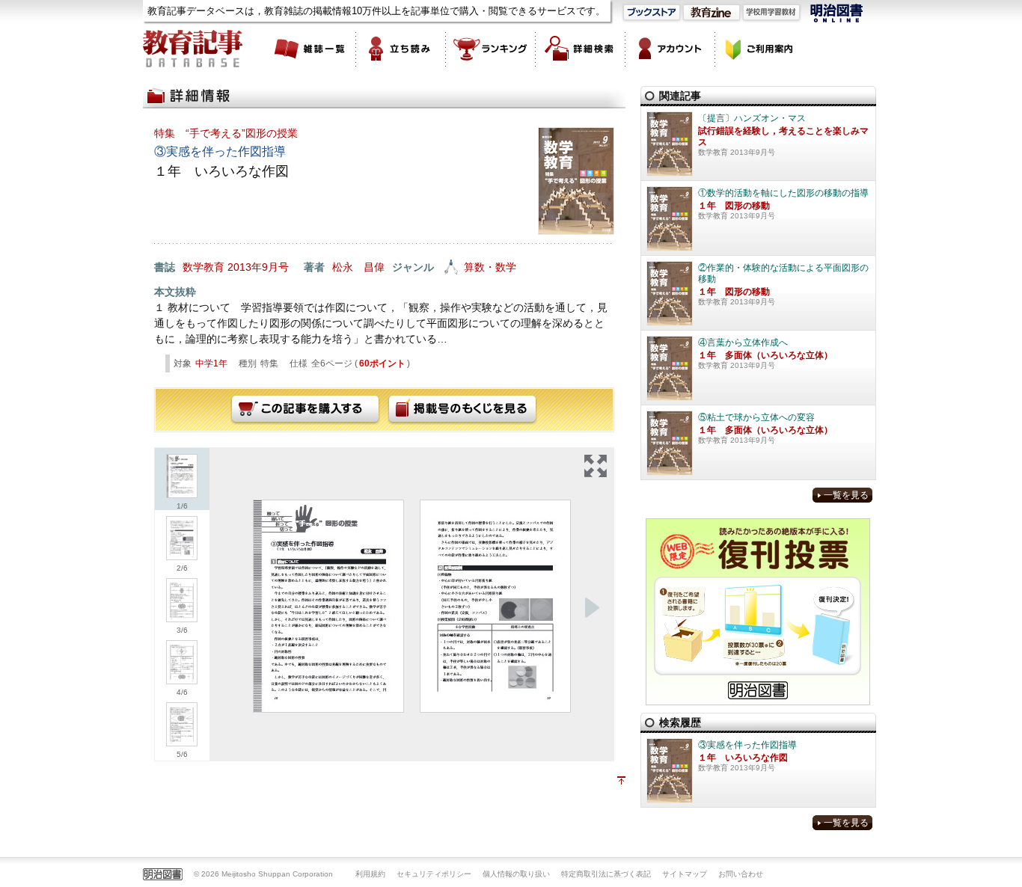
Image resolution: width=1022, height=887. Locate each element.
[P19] (495, 606)
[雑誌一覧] (311, 48)
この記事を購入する (305, 410)
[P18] (328, 606)
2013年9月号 (258, 267)
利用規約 (370, 874)
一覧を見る (846, 495)
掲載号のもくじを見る (462, 410)
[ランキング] (491, 48)
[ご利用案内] (760, 48)
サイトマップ (684, 874)
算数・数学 (490, 267)
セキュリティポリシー (434, 874)
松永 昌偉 (358, 267)
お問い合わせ (740, 874)
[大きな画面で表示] (595, 466)
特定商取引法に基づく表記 (606, 874)
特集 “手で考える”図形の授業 (226, 133)
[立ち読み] (401, 48)
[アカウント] (670, 48)
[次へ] (591, 608)
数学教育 (203, 267)
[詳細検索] (580, 48)
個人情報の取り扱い (516, 874)
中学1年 (211, 363)
